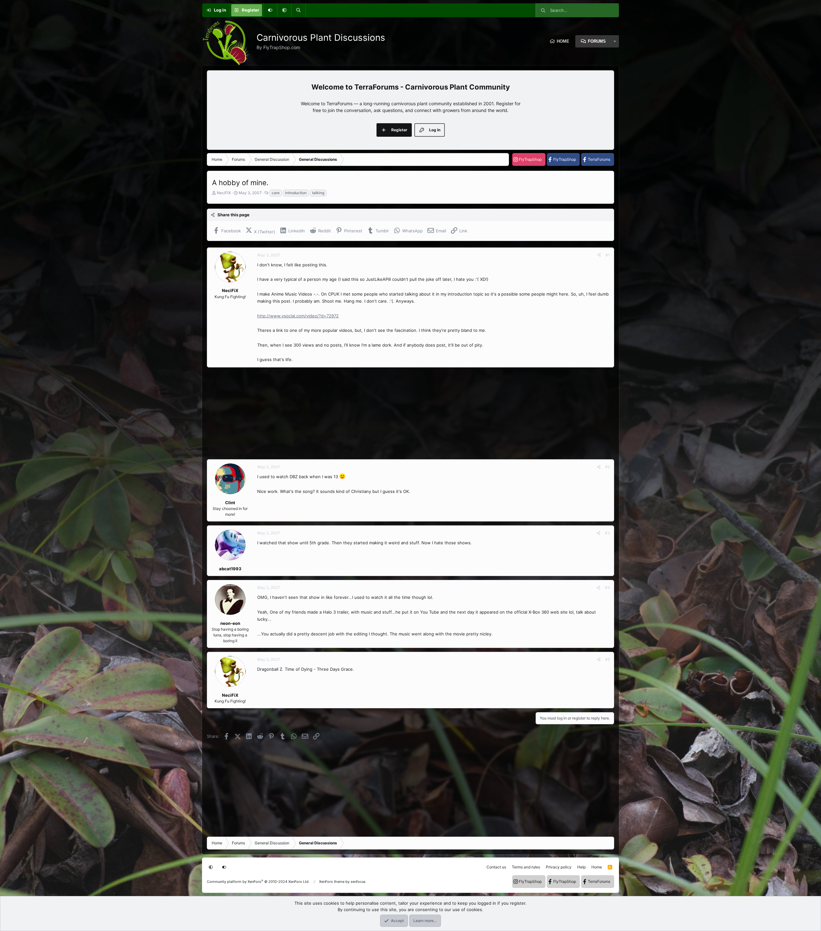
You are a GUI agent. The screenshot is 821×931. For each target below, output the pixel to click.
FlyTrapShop (530, 159)
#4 (607, 587)
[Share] (599, 255)
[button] (284, 10)
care (276, 192)
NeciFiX (224, 192)
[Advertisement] (399, 413)
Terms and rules (526, 867)
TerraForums (599, 159)
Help (581, 867)
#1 (607, 255)
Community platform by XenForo (258, 881)
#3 (607, 532)
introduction (296, 192)
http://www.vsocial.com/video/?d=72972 (298, 315)
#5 (607, 659)
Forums (597, 41)
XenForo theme (331, 881)
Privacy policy (558, 867)
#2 (607, 466)
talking (318, 192)
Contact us (496, 867)
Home (563, 41)
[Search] (298, 10)
